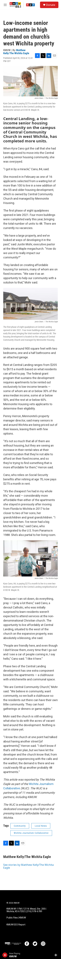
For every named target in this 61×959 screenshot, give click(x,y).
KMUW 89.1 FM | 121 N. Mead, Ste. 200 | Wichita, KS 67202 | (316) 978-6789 (26, 910)
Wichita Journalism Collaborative (31, 833)
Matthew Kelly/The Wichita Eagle (16, 51)
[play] (5, 955)
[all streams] (56, 955)
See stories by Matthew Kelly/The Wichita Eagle (28, 866)
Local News (41, 826)
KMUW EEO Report (16, 924)
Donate (50, 4)
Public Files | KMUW (16, 917)
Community (20, 826)
